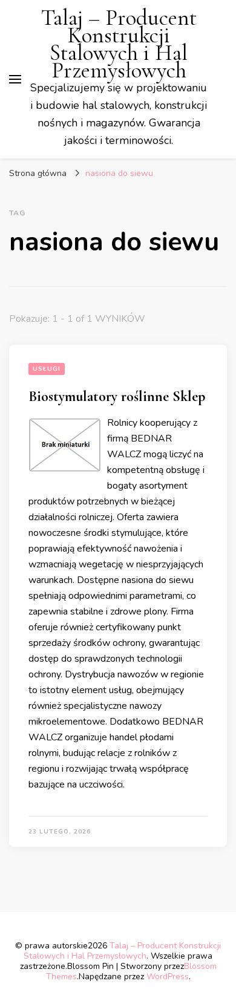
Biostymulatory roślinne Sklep (116, 396)
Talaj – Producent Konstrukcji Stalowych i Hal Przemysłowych (119, 44)
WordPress (167, 976)
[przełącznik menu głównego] (15, 79)
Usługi (47, 369)
